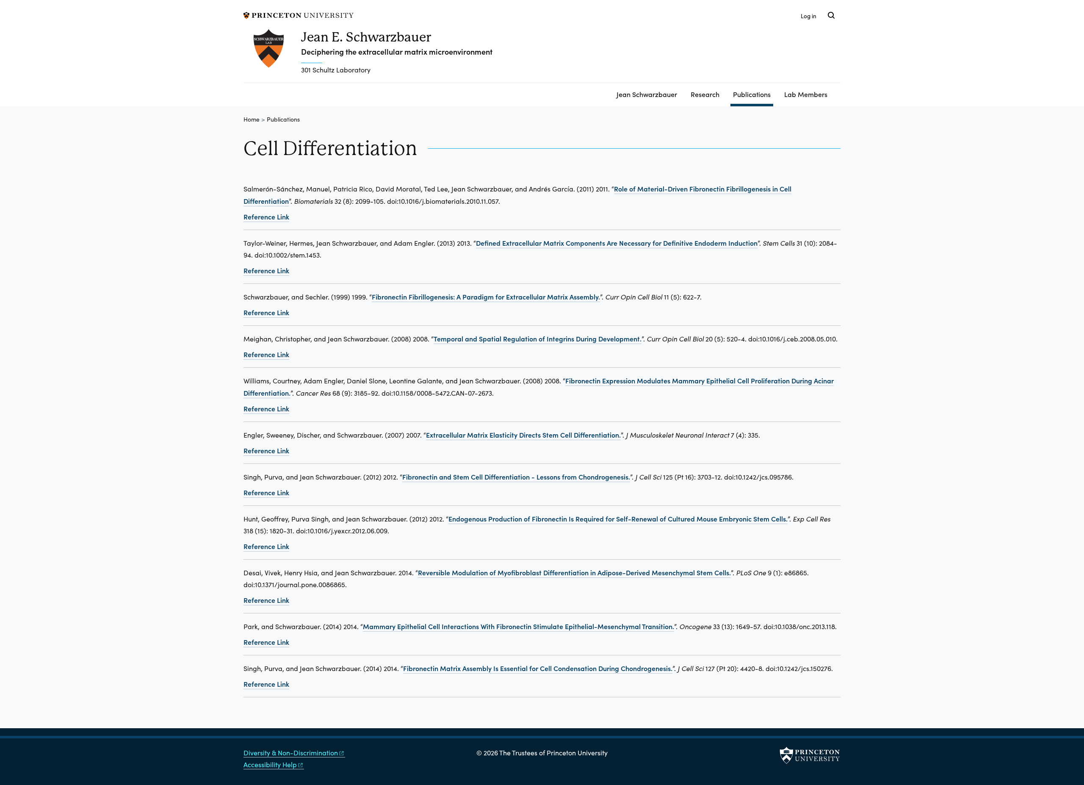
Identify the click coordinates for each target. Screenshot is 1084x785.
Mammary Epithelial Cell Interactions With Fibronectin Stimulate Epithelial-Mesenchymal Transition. (518, 626)
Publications (753, 94)
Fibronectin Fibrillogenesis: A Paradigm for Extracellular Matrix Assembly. (486, 296)
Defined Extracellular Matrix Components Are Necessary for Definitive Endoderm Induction (617, 242)
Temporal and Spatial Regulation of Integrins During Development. (538, 338)
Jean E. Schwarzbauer (366, 37)
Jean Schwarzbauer (647, 94)
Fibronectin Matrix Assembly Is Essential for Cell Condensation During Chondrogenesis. (537, 668)
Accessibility (270, 764)
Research (705, 94)
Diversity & (290, 752)
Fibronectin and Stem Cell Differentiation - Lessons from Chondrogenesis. (516, 476)
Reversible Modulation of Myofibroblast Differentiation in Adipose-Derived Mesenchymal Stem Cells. (574, 572)
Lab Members (805, 94)
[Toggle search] (831, 15)
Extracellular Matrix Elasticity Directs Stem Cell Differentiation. (523, 434)
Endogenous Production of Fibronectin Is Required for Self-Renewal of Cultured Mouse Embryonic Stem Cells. (618, 518)
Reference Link (266, 216)
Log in (808, 16)
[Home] (272, 56)
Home (251, 119)
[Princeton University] (298, 14)
